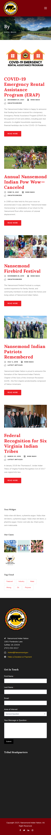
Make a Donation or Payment (20, 657)
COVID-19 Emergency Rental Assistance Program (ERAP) (24, 87)
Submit (8, 741)
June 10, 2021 (13, 192)
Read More (13, 134)
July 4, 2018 (13, 362)
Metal (32, 581)
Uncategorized (15, 103)
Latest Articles (15, 365)
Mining (9, 587)
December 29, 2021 (16, 100)
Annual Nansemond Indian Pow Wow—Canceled (25, 182)
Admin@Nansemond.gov (18, 652)
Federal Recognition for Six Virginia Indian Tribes (25, 443)
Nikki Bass (35, 100)
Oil (18, 587)
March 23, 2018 (14, 456)
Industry (21, 581)
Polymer (28, 587)
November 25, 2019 (16, 276)
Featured (10, 581)
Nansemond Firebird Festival (22, 268)
